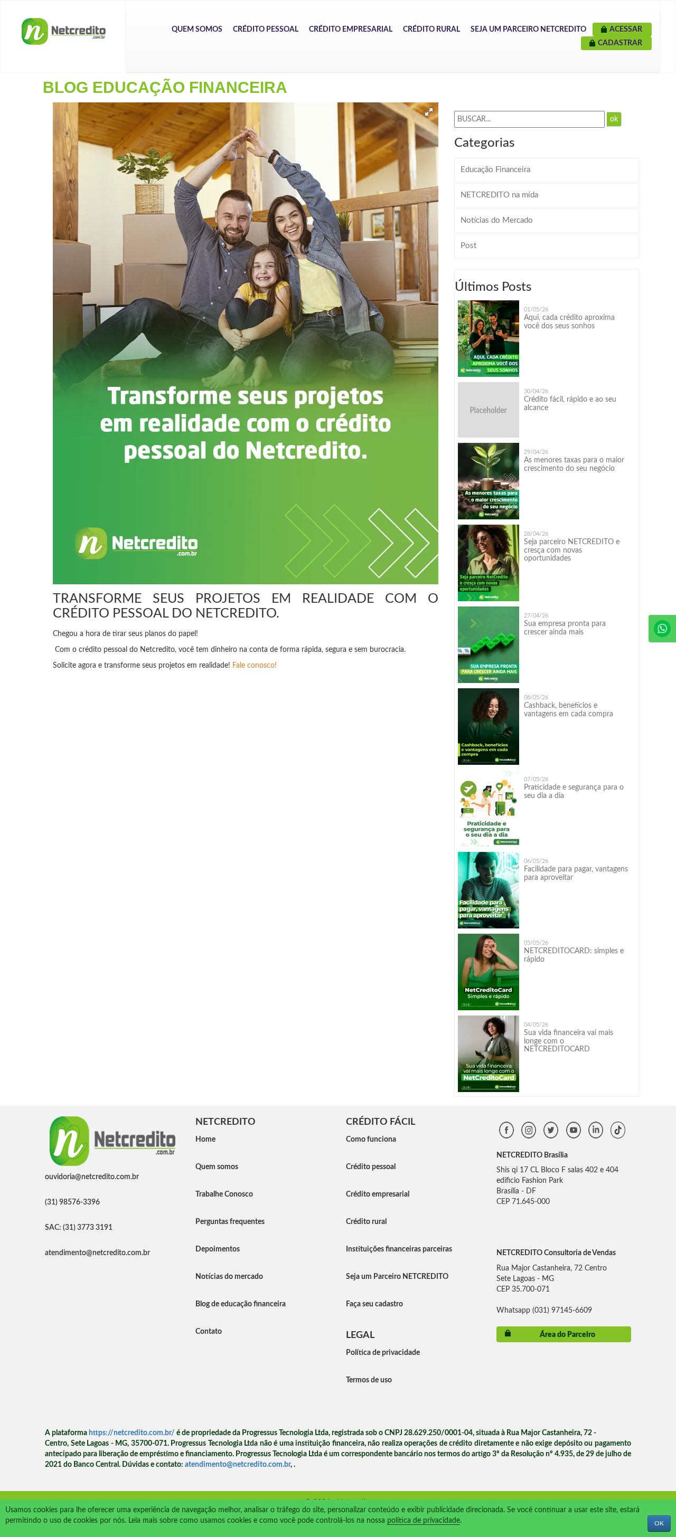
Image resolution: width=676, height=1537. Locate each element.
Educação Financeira (495, 170)
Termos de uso (369, 1380)
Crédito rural (366, 1222)
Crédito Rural (431, 29)
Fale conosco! (255, 665)
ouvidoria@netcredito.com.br (92, 1177)
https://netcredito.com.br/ (132, 1433)
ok (614, 119)
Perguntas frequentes (230, 1222)
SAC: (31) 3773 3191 (78, 1227)
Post (468, 246)
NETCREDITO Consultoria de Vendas (556, 1253)
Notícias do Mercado (497, 220)
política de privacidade (423, 1520)
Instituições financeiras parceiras (399, 1249)
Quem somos (216, 1167)
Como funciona (371, 1139)
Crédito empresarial (377, 1194)
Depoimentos (217, 1249)
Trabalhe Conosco (224, 1194)
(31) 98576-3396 (72, 1202)
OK (659, 1523)
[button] (428, 111)
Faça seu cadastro (374, 1304)
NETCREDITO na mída (499, 195)
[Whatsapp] (662, 628)
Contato (208, 1331)
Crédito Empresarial (350, 29)
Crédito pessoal (371, 1167)
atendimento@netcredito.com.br (97, 1253)
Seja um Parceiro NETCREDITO (528, 29)
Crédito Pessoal (265, 29)
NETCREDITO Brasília (532, 1155)
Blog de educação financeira (240, 1304)
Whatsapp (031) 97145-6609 (544, 1310)
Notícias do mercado (229, 1276)
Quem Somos (197, 29)
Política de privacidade (383, 1352)
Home (205, 1139)
